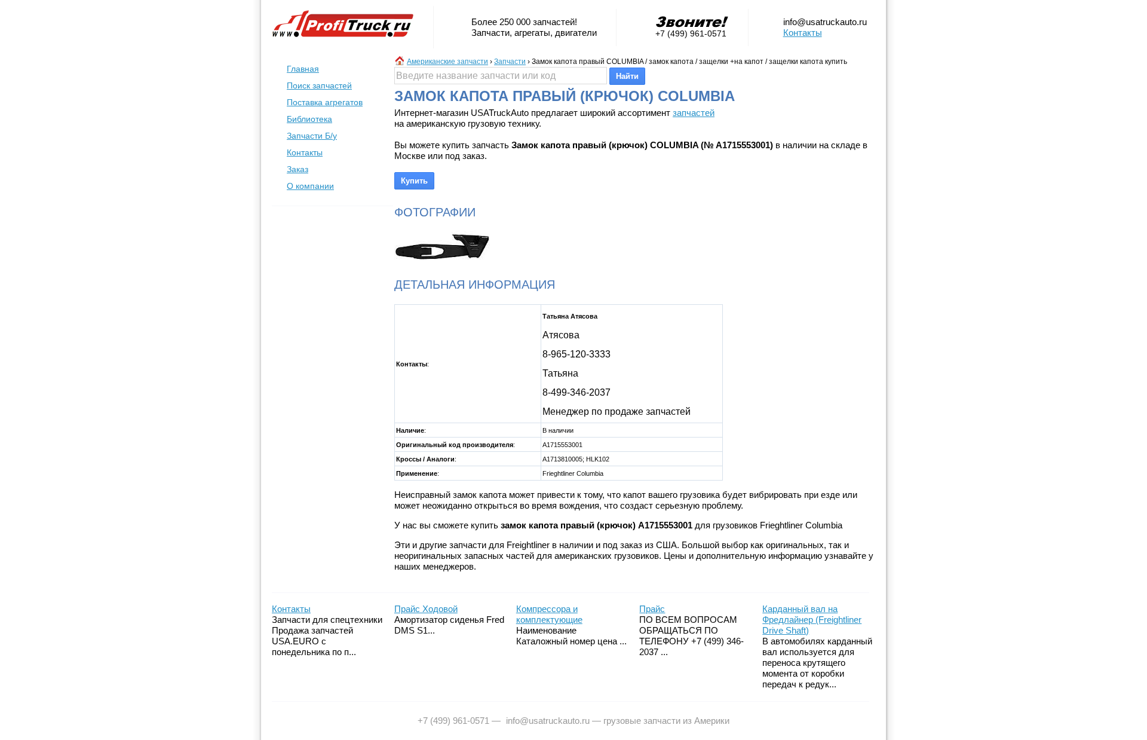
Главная (303, 69)
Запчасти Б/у (312, 135)
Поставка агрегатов (325, 102)
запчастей (693, 113)
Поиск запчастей (319, 85)
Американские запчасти (447, 61)
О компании (310, 186)
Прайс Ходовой (426, 609)
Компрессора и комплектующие (549, 614)
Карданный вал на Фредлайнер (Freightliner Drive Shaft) (811, 619)
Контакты (802, 32)
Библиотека (309, 119)
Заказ (297, 169)
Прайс (652, 609)
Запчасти (510, 61)
